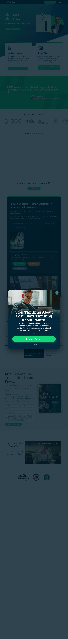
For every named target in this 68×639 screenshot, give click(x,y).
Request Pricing (34, 339)
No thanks (34, 344)
